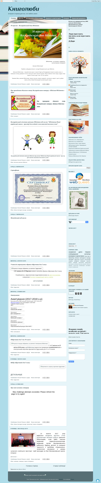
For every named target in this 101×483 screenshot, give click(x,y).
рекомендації (82, 265)
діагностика (87, 262)
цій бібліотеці (30, 347)
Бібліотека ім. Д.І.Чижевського (76, 141)
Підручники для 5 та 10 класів (21, 340)
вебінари (76, 264)
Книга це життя (74, 93)
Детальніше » (14, 456)
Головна (13, 18)
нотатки (87, 254)
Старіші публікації (59, 466)
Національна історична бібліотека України (79, 150)
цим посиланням (54, 275)
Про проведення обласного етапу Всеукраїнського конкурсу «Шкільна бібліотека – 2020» (51, 103)
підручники (16, 287)
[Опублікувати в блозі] (44, 84)
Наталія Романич (79, 305)
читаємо (71, 259)
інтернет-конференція (73, 267)
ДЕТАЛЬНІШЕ (38, 281)
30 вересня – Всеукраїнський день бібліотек (25, 25)
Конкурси (66, 18)
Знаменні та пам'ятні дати (53, 18)
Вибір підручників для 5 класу (20, 362)
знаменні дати (75, 252)
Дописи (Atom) (22, 469)
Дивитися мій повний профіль (80, 307)
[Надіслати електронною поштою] (43, 84)
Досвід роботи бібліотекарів (34, 18)
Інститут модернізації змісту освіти (41, 277)
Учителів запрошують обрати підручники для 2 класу (29, 264)
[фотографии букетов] (74, 337)
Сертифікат (15, 170)
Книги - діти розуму (75, 81)
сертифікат (29, 210)
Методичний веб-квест (18, 218)
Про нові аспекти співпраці (20, 388)
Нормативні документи (79, 18)
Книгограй (73, 90)
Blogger (72, 479)
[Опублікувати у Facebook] (47, 84)
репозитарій (87, 259)
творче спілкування (37, 424)
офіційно (70, 265)
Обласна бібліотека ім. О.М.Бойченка (78, 152)
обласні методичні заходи (20, 210)
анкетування (17, 331)
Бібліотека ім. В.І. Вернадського (76, 139)
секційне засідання (74, 261)
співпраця (21, 461)
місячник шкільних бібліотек (20, 162)
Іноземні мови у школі (74, 314)
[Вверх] (98, 481)
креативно (80, 256)
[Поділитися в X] (46, 84)
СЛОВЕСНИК (72, 316)
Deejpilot (61, 479)
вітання (82, 259)
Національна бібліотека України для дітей (79, 148)
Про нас (21, 18)
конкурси (16, 116)
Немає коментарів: (35, 84)
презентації (29, 424)
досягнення (81, 262)
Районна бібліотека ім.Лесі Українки (77, 156)
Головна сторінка (32, 466)
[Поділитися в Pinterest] (48, 84)
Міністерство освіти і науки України (77, 143)
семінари (16, 461)
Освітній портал (72, 154)
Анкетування (15, 295)
